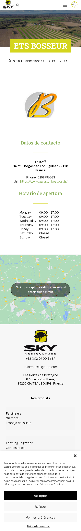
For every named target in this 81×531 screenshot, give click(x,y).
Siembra (12, 418)
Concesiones (32, 61)
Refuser (40, 506)
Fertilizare (13, 413)
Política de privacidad (38, 526)
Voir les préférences (40, 517)
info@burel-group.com (41, 367)
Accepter (40, 496)
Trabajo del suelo (18, 423)
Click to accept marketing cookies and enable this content (41, 290)
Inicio (16, 61)
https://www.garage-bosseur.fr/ (43, 181)
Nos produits (40, 398)
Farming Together (19, 443)
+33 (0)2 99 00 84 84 (40, 359)
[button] (75, 456)
